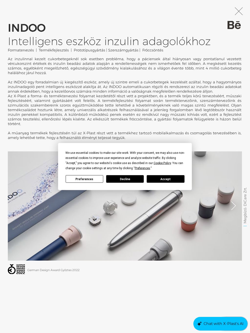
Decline (125, 179)
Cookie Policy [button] (162, 163)
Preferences (84, 179)
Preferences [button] (142, 168)
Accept (165, 179)
